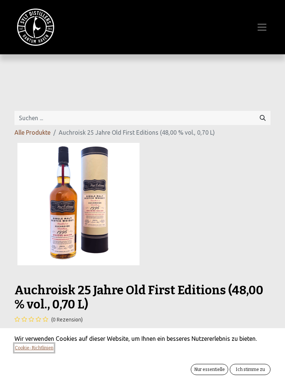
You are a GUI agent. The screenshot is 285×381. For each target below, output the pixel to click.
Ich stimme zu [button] (250, 369)
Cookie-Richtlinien (34, 347)
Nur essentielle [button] (209, 369)
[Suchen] (263, 118)
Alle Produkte (32, 132)
